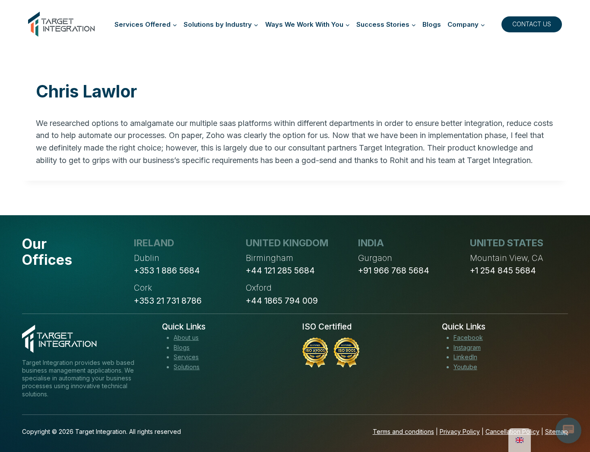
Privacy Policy (460, 431)
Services (186, 357)
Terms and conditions (403, 431)
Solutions (187, 366)
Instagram (467, 347)
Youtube (465, 366)
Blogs (431, 24)
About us (186, 337)
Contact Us (531, 24)
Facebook (468, 337)
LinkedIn (465, 357)
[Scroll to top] (567, 413)
